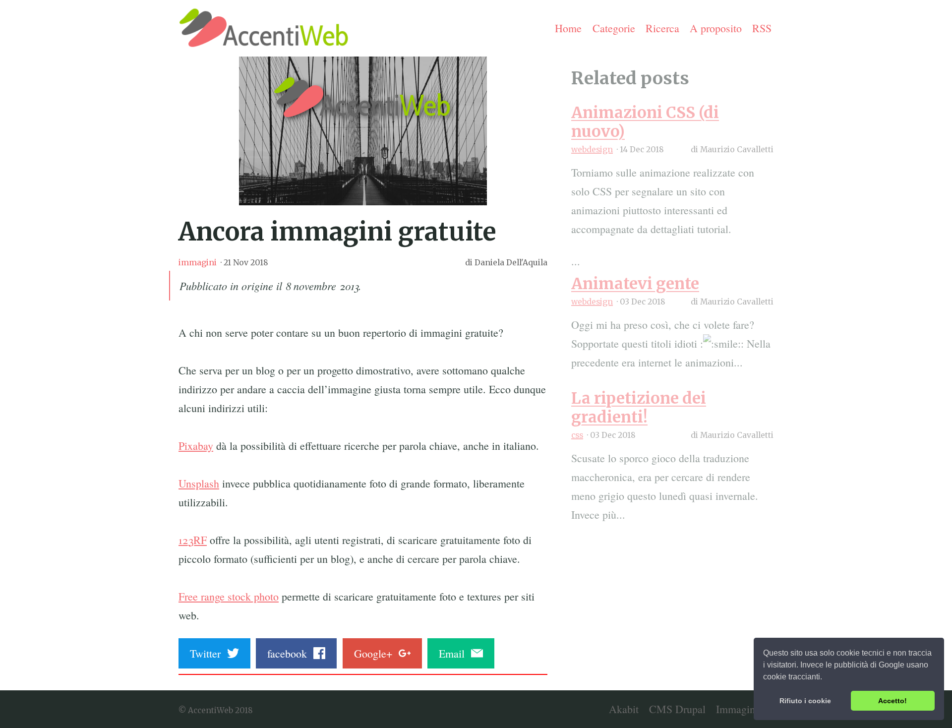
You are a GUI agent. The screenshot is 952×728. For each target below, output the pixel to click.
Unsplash (198, 483)
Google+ (376, 653)
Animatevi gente (635, 283)
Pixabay (195, 445)
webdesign (592, 149)
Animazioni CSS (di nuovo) (645, 122)
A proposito (716, 28)
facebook (290, 653)
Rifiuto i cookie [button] (805, 701)
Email (455, 653)
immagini (197, 262)
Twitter (208, 653)
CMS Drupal (677, 709)
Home (568, 28)
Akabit (624, 709)
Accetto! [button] (892, 701)
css (577, 435)
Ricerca (662, 28)
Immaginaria (744, 709)
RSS (762, 28)
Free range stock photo (228, 596)
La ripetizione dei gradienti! (638, 407)
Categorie (614, 28)
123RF (192, 540)
